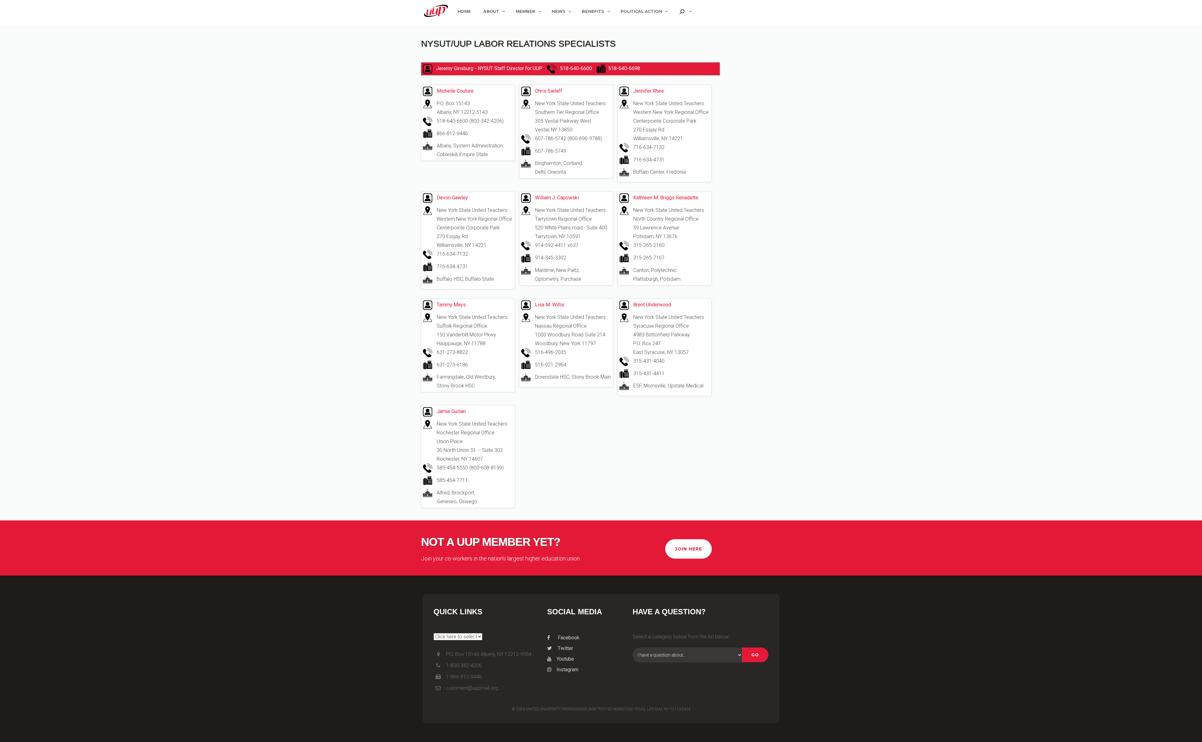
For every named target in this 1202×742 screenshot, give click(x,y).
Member (525, 11)
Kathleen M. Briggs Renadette (665, 198)
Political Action (641, 11)
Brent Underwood (652, 305)
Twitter (565, 648)
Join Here (688, 549)
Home (464, 11)
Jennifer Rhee (648, 91)
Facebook (568, 638)
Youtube (565, 659)
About (491, 11)
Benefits (593, 11)
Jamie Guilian (451, 411)
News (558, 11)
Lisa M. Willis (549, 305)
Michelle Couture (455, 91)
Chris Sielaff (548, 91)
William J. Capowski (557, 198)
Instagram (567, 670)
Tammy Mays (451, 305)
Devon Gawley (452, 198)
